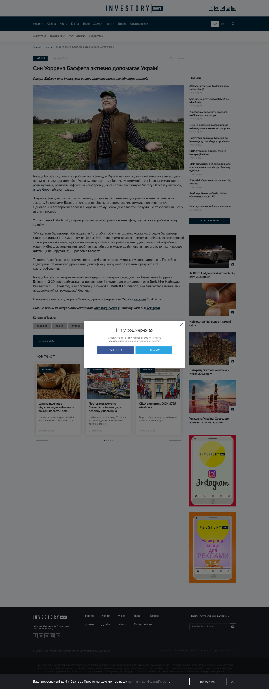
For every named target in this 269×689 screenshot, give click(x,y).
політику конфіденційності (148, 681)
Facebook (115, 350)
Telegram (153, 350)
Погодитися (208, 682)
